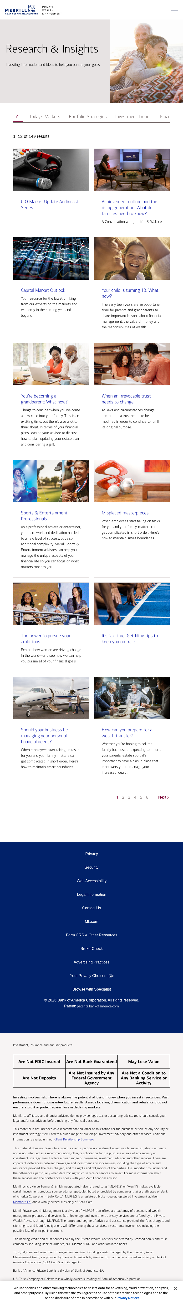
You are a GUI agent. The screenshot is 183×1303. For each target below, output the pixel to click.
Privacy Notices (128, 1298)
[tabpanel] (91, 469)
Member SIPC (22, 1202)
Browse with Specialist (91, 989)
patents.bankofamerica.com (98, 1006)
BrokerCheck (92, 949)
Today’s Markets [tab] (44, 116)
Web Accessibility (92, 881)
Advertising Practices (91, 962)
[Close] (175, 1288)
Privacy (91, 854)
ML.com (91, 922)
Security (91, 867)
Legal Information (91, 894)
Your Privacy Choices (88, 976)
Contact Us (91, 908)
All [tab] (18, 116)
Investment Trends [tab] (133, 116)
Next (162, 797)
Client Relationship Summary (73, 1139)
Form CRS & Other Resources (91, 935)
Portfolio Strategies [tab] (88, 116)
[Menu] (174, 12)
